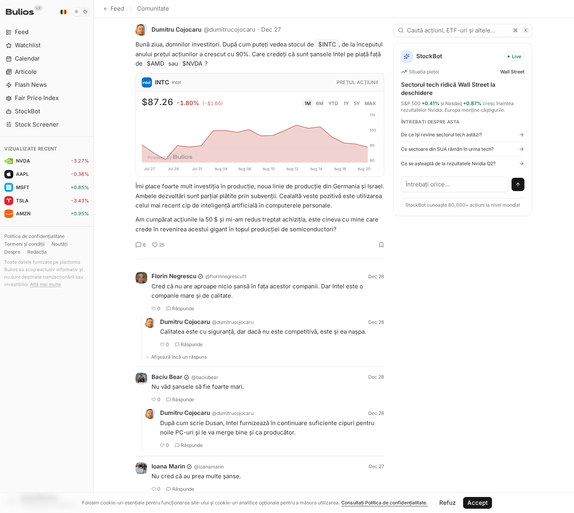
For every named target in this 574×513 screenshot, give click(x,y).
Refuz (447, 502)
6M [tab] (319, 103)
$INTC (327, 44)
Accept (477, 502)
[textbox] (455, 184)
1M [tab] (308, 103)
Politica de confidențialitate (34, 236)
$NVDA (192, 63)
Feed (117, 8)
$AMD (155, 63)
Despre (12, 252)
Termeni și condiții (24, 244)
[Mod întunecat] (81, 12)
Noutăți (60, 244)
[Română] (63, 12)
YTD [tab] (333, 103)
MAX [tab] (370, 103)
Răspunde (183, 308)
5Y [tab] (357, 103)
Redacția (37, 252)
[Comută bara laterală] (93, 256)
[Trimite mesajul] (518, 184)
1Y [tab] (346, 103)
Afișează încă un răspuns (179, 357)
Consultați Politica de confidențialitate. (384, 503)
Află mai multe (45, 284)
